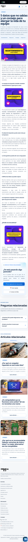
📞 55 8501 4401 (23, 2)
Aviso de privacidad (4, 512)
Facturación (3, 498)
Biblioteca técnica (4, 504)
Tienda (2, 496)
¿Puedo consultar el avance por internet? (14, 325)
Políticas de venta (4, 508)
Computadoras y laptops (5, 484)
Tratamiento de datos (5, 514)
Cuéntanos (5, 257)
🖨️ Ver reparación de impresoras (14, 284)
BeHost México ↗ (4, 529)
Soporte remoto (4, 494)
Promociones (3, 506)
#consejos (17, 37)
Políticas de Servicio (4, 510)
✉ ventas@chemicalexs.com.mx (7, 521)
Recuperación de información (6, 488)
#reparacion (23, 37)
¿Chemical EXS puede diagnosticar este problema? (14, 318)
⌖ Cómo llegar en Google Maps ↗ (7, 527)
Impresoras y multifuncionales (7, 486)
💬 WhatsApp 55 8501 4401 (6, 523)
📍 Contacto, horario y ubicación (7, 525)
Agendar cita (3, 490)
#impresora (11, 37)
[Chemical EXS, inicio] (3, 6)
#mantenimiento (4, 37)
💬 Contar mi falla (14, 292)
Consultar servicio (4, 492)
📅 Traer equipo (14, 288)
